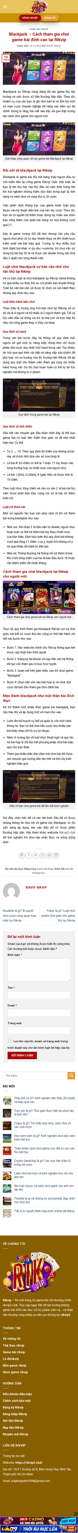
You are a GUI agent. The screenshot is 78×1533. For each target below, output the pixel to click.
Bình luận (15, 955)
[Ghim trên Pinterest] (49, 855)
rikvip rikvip (54, 46)
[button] (5, 6)
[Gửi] (71, 1075)
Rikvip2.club (67, 832)
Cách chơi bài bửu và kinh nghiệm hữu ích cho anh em (43, 1175)
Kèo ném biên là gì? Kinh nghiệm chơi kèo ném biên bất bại (44, 1137)
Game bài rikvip (39, 29)
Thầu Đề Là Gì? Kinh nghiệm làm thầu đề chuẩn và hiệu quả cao (44, 1100)
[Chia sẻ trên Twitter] (35, 855)
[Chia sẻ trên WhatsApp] (22, 855)
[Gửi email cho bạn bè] (42, 855)
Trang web (15, 1023)
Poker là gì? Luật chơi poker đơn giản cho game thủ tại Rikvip (58, 915)
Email (12, 1005)
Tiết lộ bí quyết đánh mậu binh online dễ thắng (44, 1211)
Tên (11, 987)
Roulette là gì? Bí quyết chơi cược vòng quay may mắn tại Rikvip (19, 915)
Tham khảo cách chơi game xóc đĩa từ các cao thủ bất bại (44, 1150)
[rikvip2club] (39, 6)
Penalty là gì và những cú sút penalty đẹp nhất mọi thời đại (44, 1200)
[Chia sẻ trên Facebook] (29, 855)
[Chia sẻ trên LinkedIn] (56, 855)
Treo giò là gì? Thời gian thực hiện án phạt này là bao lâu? (44, 1112)
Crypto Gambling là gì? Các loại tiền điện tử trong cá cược (42, 1162)
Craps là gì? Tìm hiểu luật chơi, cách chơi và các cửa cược (42, 1125)
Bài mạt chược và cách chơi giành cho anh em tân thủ (43, 1187)
